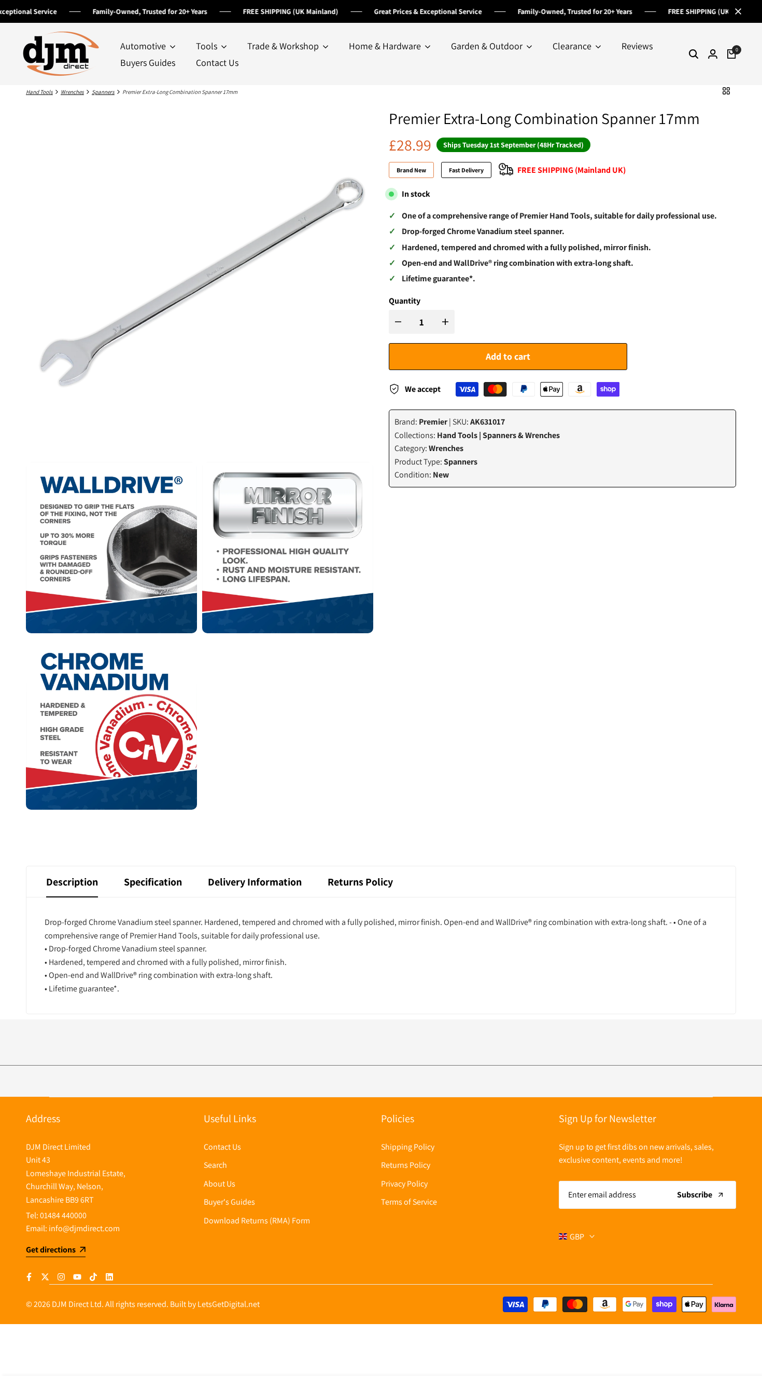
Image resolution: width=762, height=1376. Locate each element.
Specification (153, 882)
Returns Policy (360, 882)
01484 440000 (63, 1215)
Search (215, 1165)
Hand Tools (39, 92)
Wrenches (72, 92)
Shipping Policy (407, 1146)
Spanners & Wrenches (521, 435)
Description (72, 882)
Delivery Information (255, 882)
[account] (712, 54)
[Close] (736, 11)
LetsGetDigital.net (228, 1304)
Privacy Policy (404, 1183)
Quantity (404, 300)
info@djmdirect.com (84, 1228)
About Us (219, 1183)
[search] (693, 54)
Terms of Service (409, 1201)
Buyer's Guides (229, 1201)
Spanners (103, 92)
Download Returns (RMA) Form (257, 1220)
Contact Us (222, 1146)
